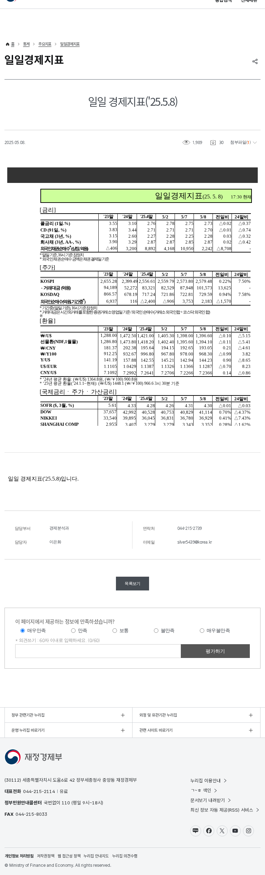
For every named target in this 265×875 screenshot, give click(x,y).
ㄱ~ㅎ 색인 (200, 790)
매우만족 (36, 630)
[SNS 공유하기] (255, 61)
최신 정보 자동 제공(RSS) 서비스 (221, 810)
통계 (26, 44)
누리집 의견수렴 (124, 856)
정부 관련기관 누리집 (28, 715)
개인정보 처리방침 (19, 856)
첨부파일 (238, 142)
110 (66, 802)
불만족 (168, 630)
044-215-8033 (31, 814)
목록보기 (132, 583)
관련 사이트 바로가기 (156, 730)
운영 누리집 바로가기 (28, 730)
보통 (124, 630)
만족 (82, 630)
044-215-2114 (39, 791)
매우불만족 (218, 630)
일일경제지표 (69, 44)
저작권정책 (45, 856)
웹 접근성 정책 (69, 856)
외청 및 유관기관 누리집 (158, 715)
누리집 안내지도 (96, 856)
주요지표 (44, 44)
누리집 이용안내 (205, 780)
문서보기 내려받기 (207, 800)
